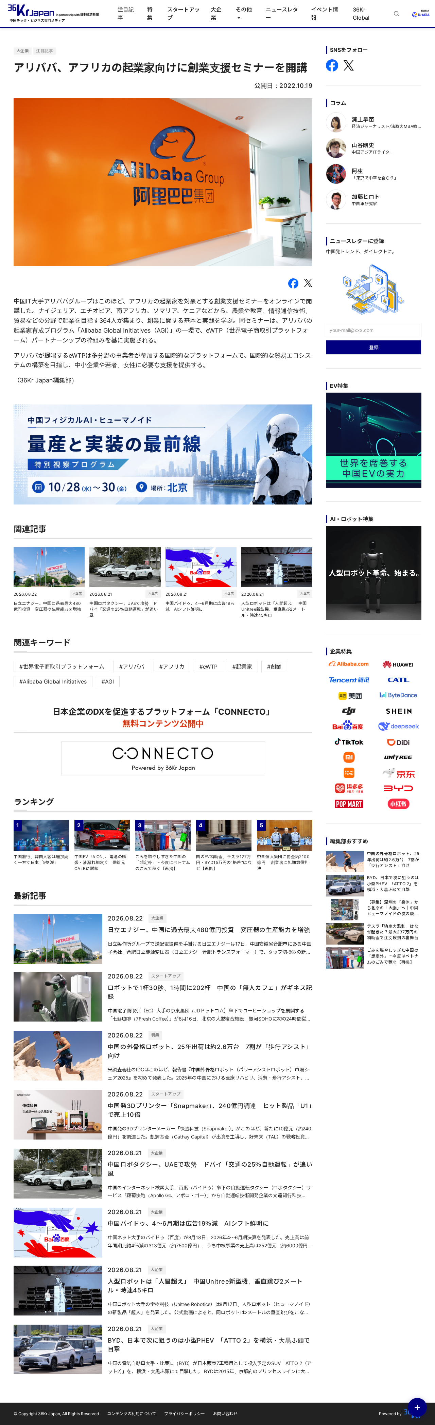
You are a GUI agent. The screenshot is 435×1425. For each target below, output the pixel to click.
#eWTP (208, 666)
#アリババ (131, 666)
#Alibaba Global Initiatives (53, 681)
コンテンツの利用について (131, 1413)
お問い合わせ (225, 1413)
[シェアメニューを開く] (417, 1407)
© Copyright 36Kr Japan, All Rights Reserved (56, 1413)
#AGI (108, 681)
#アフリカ (172, 666)
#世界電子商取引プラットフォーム (61, 666)
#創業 (274, 666)
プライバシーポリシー (184, 1413)
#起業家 (242, 666)
